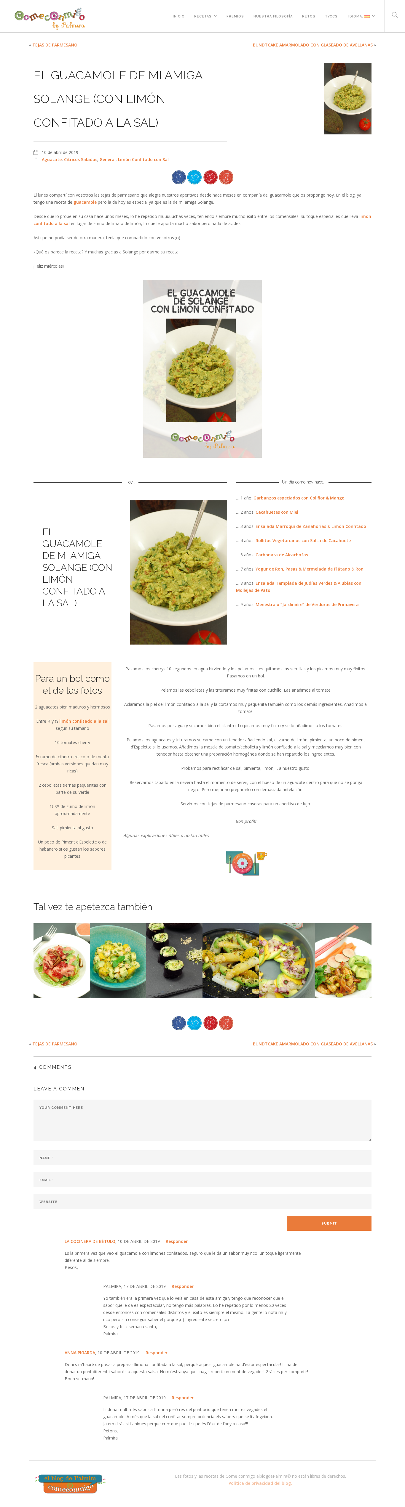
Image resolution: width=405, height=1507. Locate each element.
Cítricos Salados (80, 159)
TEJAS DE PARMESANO (54, 45)
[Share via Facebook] (179, 176)
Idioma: (355, 16)
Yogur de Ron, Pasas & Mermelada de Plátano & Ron (309, 569)
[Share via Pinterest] (210, 176)
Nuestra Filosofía (273, 16)
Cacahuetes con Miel (277, 512)
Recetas (203, 16)
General (108, 159)
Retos (308, 16)
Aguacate (52, 159)
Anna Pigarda (80, 1352)
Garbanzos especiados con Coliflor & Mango (299, 498)
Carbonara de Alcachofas (282, 555)
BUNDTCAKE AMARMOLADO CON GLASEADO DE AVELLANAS (313, 45)
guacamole (85, 202)
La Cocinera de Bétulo (90, 1241)
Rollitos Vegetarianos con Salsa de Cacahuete (303, 540)
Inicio (179, 16)
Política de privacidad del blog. (260, 1483)
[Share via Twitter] (194, 176)
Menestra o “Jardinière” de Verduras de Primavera (307, 604)
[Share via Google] (226, 176)
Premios (235, 16)
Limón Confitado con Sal (143, 159)
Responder (177, 1241)
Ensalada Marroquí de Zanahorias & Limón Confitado (311, 526)
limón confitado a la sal (84, 721)
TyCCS (331, 16)
